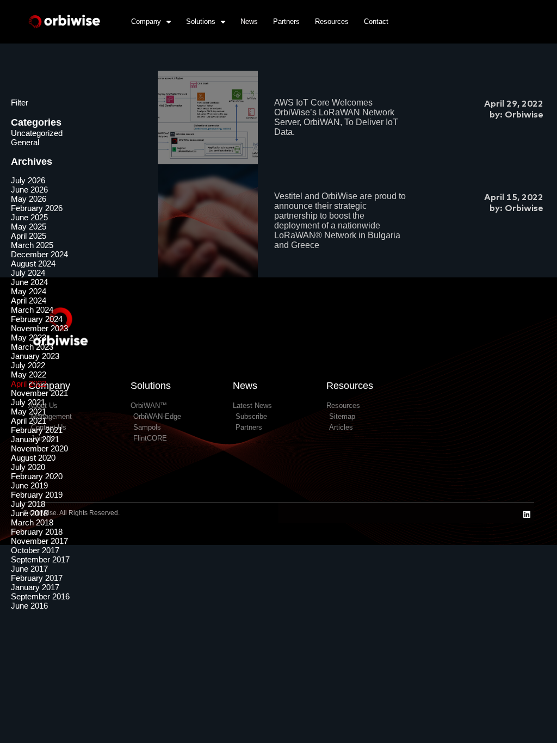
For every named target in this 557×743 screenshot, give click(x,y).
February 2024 (37, 319)
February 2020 (37, 476)
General (25, 142)
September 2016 (40, 596)
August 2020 (33, 457)
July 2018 (28, 504)
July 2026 (28, 180)
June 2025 (29, 217)
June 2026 (29, 189)
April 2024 (28, 300)
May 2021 (28, 411)
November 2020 (39, 448)
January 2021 (35, 439)
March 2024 (32, 309)
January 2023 (35, 356)
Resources (332, 21)
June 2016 (29, 605)
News (249, 21)
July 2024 (28, 272)
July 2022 (28, 365)
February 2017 (37, 578)
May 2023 (28, 337)
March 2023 (32, 346)
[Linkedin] (527, 514)
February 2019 (37, 494)
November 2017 (39, 541)
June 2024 (29, 282)
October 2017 (35, 550)
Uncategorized (37, 133)
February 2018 (37, 531)
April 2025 (28, 235)
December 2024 (39, 254)
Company (146, 21)
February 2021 (37, 430)
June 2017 (29, 568)
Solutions (200, 21)
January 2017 (35, 587)
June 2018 (29, 513)
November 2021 (39, 393)
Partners (286, 21)
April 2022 (28, 383)
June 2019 (29, 485)
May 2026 (28, 198)
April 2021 (28, 420)
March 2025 (32, 245)
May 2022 (28, 374)
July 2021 (28, 402)
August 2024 (33, 263)
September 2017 (40, 559)
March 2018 (32, 522)
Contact (376, 21)
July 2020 (28, 467)
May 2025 (28, 226)
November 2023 (39, 328)
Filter (19, 102)
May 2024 (28, 291)
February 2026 (37, 208)
